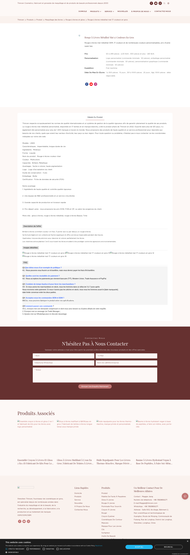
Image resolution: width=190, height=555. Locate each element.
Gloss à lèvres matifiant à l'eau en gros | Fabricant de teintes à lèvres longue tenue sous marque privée (75, 462)
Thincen (20, 20)
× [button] (187, 541)
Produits (30, 20)
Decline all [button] (168, 547)
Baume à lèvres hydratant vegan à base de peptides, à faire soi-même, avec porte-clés (154, 462)
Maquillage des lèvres (54, 20)
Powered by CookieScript (180, 554)
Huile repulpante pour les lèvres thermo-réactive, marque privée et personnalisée (114, 462)
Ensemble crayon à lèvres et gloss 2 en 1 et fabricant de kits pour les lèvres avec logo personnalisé (35, 462)
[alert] (95, 547)
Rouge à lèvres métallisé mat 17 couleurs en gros (108, 20)
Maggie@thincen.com (148, 503)
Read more (98, 546)
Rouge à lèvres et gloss (75, 20)
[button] (6, 549)
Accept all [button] (139, 547)
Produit (39, 20)
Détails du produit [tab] (95, 117)
